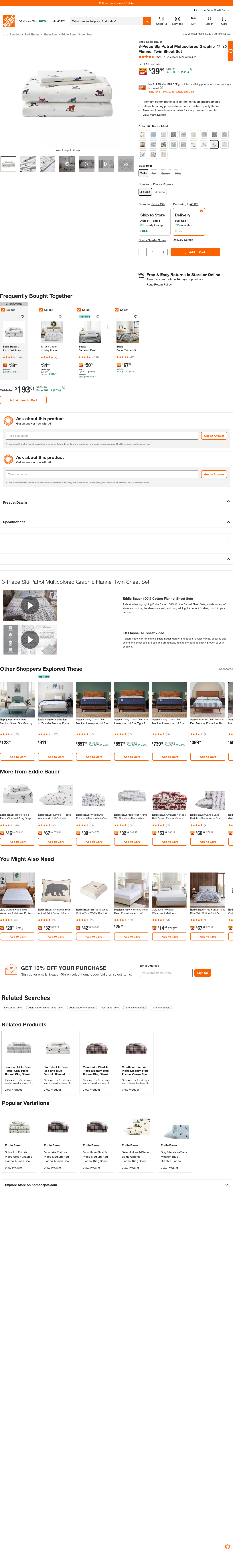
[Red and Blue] (204, 144)
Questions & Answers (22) (182, 56)
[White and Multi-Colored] (163, 154)
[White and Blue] (143, 154)
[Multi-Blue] (153, 144)
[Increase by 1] (164, 252)
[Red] (194, 144)
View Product (13, 1089)
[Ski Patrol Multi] (214, 144)
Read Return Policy (159, 284)
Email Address (149, 965)
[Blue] (153, 134)
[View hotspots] (67, 164)
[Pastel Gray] (183, 144)
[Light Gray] (214, 134)
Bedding (15, 34)
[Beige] (143, 134)
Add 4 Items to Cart (23, 400)
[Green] (183, 134)
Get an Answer (214, 435)
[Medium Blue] (224, 134)
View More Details (154, 114)
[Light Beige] (194, 134)
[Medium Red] (143, 144)
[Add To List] (218, 47)
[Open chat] (230, 51)
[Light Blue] (204, 134)
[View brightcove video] (86, 164)
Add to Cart (197, 252)
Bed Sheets (32, 34)
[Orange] (163, 144)
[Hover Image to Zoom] (67, 93)
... (4, 34)
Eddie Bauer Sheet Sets (76, 34)
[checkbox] (41, 309)
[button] (116, 502)
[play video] (30, 605)
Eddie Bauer (13, 1145)
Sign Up (202, 972)
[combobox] (106, 21)
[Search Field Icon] (147, 21)
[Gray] (173, 134)
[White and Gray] (153, 154)
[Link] (52, 343)
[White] (224, 144)
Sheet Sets (50, 34)
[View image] (8, 164)
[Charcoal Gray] (163, 134)
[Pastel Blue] (173, 144)
